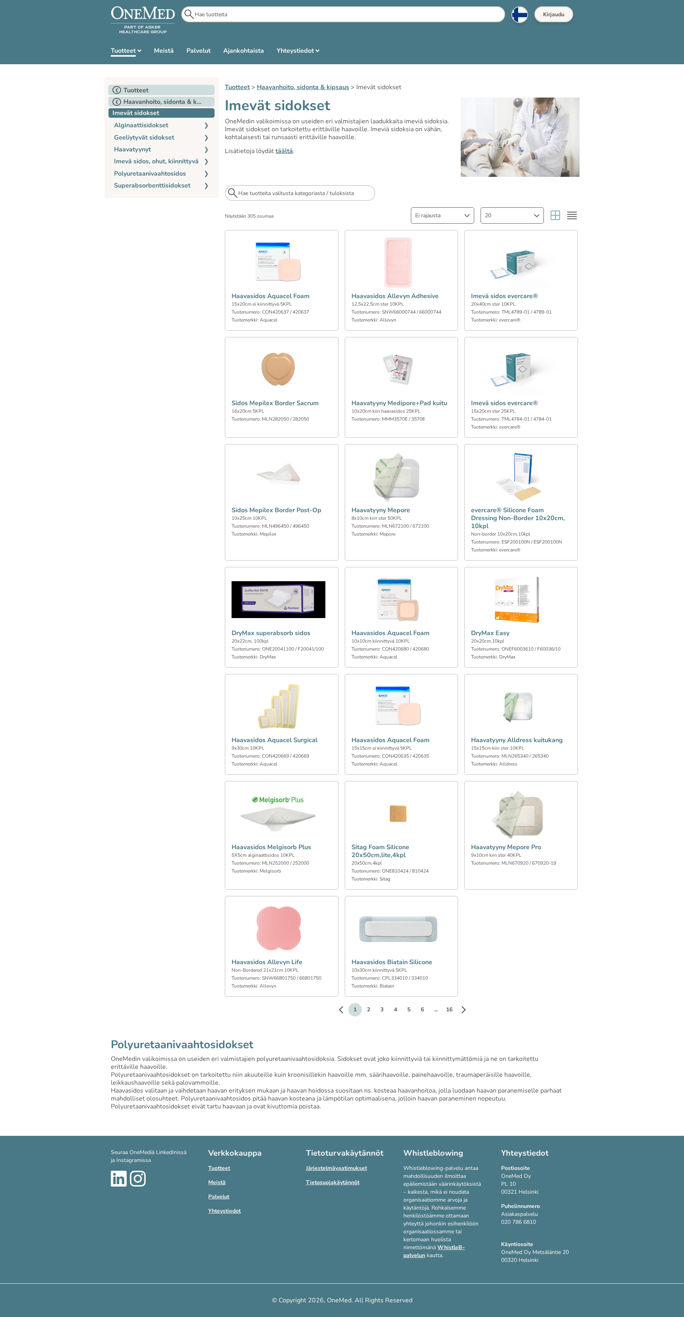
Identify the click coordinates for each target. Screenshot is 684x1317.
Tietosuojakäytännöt (332, 1182)
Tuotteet (237, 87)
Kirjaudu (553, 14)
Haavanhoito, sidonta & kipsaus (303, 87)
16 (449, 1009)
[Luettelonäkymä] (572, 215)
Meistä (217, 1182)
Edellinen (344, 1011)
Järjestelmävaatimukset (336, 1168)
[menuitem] (126, 52)
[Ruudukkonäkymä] (555, 215)
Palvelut (218, 1196)
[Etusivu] (143, 20)
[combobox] (442, 215)
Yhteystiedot (224, 1211)
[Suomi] (519, 14)
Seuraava (459, 1011)
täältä (284, 151)
